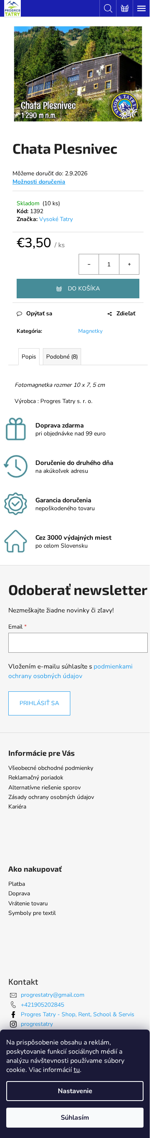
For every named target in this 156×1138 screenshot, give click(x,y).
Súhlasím (75, 1117)
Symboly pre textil (32, 913)
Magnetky (90, 331)
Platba (16, 884)
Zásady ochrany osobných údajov (51, 797)
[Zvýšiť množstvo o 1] (129, 264)
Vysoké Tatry (56, 219)
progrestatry (37, 1024)
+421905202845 (42, 1005)
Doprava (19, 893)
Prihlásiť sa (39, 703)
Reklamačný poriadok (35, 778)
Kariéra (17, 807)
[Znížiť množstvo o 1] (89, 264)
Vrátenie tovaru (28, 903)
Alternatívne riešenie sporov (44, 787)
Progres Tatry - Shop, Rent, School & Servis (77, 1014)
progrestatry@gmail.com (52, 995)
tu (77, 1069)
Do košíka (84, 288)
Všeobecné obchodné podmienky (50, 768)
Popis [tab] (29, 357)
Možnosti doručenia (38, 182)
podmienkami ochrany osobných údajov (70, 671)
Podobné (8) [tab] (62, 357)
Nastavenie (75, 1091)
